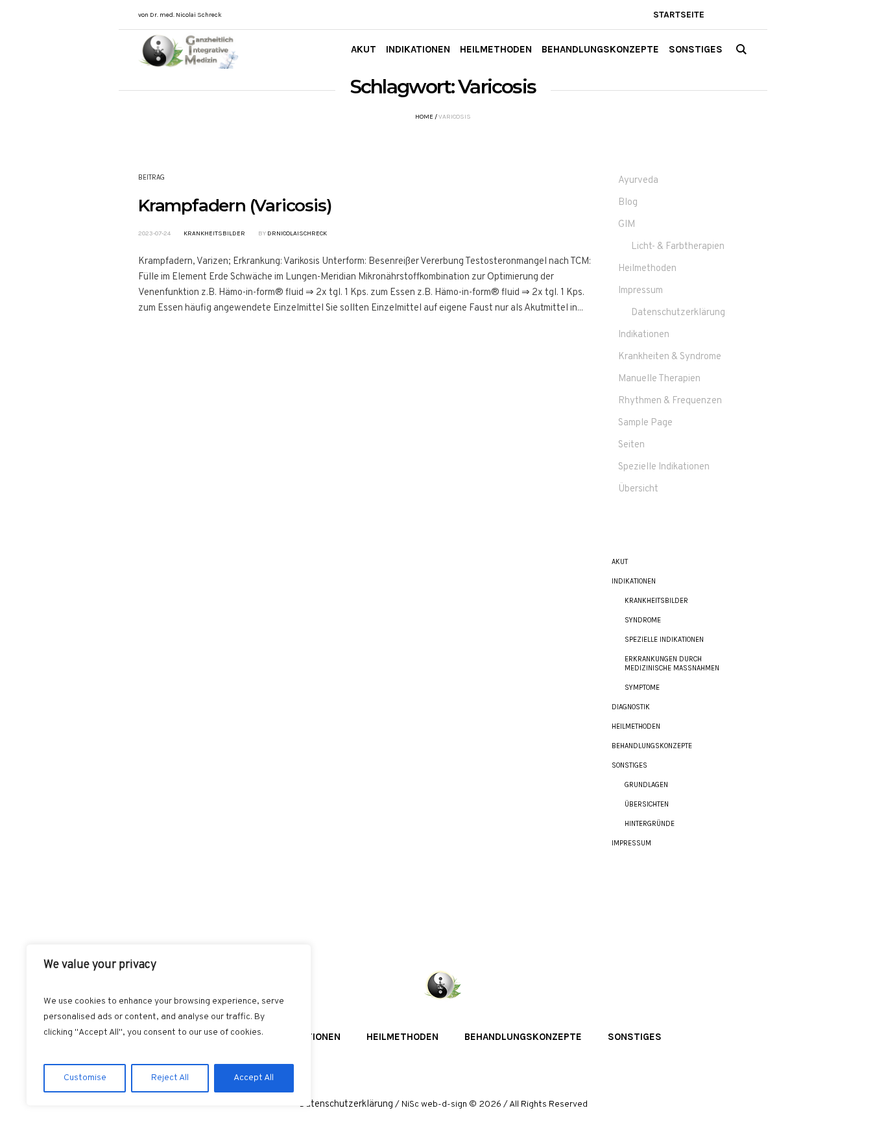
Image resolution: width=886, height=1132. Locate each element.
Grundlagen (646, 785)
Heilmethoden (647, 269)
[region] (168, 1025)
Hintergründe (650, 824)
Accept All (253, 1077)
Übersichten (647, 804)
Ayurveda (638, 180)
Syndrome (643, 620)
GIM (626, 224)
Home (424, 117)
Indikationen (643, 335)
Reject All (170, 1077)
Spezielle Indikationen (664, 467)
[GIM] (443, 986)
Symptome (642, 687)
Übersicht (638, 489)
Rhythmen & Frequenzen (670, 401)
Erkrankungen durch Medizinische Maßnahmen (672, 663)
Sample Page (645, 423)
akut (620, 562)
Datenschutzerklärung (678, 313)
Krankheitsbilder (214, 233)
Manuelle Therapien (659, 379)
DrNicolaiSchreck (297, 233)
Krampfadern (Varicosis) (234, 205)
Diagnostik (631, 707)
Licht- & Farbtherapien (677, 247)
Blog (628, 202)
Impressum (640, 291)
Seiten (631, 445)
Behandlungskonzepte (652, 746)
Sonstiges (629, 765)
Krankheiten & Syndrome (669, 357)
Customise (85, 1077)
